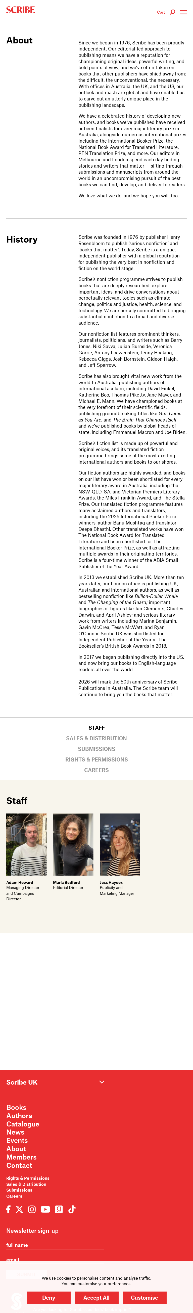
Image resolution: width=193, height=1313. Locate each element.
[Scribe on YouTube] (45, 1209)
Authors (19, 1115)
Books (16, 1107)
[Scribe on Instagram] (32, 1209)
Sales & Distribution (96, 738)
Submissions (96, 749)
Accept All (96, 1297)
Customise (144, 1297)
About (16, 1148)
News (15, 1132)
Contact (19, 1165)
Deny (48, 1297)
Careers (96, 770)
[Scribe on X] (19, 1209)
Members (21, 1157)
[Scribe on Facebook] (9, 1209)
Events (17, 1140)
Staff (96, 727)
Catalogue (22, 1124)
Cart (161, 12)
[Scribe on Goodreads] (59, 1209)
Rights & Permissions (96, 759)
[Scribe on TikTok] (70, 1209)
